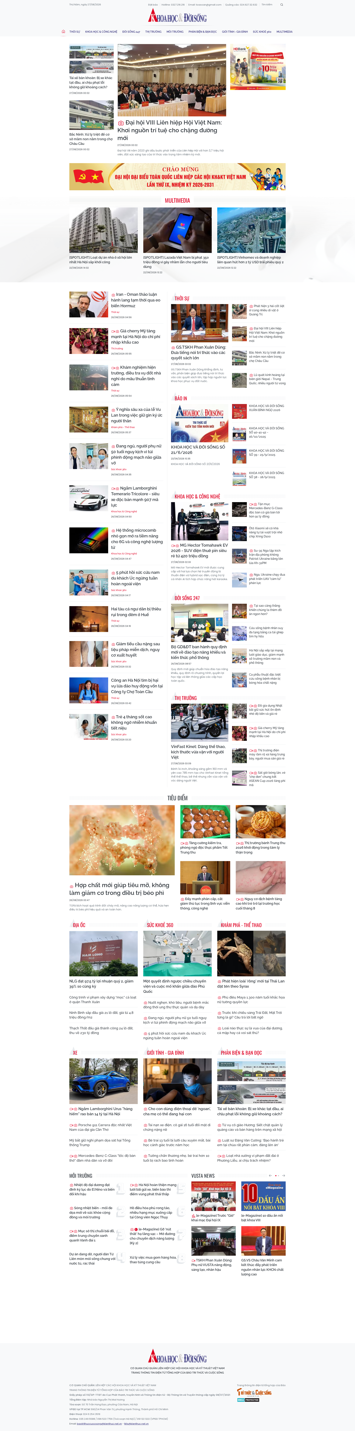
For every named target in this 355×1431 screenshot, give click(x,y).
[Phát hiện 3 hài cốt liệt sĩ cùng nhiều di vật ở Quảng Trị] (239, 311)
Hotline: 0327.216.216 (173, 4)
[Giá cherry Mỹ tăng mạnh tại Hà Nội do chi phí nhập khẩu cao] (88, 341)
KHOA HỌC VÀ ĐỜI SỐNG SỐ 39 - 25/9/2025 (266, 452)
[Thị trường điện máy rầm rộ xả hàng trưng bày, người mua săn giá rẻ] (239, 755)
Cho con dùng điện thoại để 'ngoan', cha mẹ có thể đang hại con (177, 1111)
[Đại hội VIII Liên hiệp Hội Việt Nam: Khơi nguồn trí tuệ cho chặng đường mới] (171, 80)
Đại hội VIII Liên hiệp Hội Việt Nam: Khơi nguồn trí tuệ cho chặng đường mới (169, 130)
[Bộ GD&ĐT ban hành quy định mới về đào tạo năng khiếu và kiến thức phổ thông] (199, 623)
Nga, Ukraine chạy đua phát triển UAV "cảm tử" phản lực (267, 579)
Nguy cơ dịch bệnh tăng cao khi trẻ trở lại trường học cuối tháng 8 (259, 903)
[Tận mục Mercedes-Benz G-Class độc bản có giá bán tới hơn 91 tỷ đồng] (239, 509)
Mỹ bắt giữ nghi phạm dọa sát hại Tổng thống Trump (99, 1142)
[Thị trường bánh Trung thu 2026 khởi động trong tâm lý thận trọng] (261, 821)
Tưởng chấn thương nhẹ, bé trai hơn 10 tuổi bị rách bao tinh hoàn (176, 1158)
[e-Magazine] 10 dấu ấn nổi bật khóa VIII (262, 1218)
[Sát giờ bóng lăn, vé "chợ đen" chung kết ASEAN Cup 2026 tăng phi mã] (239, 778)
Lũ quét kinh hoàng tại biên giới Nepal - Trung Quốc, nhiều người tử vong (267, 379)
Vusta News (202, 1175)
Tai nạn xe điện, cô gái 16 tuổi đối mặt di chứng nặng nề (176, 1127)
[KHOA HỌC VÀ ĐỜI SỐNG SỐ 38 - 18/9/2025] (239, 478)
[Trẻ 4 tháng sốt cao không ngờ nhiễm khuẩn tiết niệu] (88, 727)
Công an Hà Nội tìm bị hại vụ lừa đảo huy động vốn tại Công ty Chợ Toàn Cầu (137, 686)
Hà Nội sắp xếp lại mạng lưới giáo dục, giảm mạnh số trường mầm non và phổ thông (266, 657)
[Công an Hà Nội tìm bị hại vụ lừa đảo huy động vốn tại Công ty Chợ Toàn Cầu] (88, 690)
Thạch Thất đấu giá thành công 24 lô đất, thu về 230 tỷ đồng (101, 1030)
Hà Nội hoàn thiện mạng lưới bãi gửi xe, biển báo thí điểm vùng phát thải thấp (153, 1189)
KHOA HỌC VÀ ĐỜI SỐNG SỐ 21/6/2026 (198, 450)
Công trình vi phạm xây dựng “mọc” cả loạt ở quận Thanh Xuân (102, 999)
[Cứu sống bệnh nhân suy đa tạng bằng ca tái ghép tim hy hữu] (239, 633)
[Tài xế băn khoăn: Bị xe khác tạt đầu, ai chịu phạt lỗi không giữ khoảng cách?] (91, 58)
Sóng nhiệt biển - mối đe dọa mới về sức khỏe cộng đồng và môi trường (90, 1212)
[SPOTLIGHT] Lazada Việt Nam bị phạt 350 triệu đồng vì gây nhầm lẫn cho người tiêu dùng (176, 262)
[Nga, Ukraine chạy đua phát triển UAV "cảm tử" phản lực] (239, 580)
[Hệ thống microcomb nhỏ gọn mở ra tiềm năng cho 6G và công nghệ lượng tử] (88, 540)
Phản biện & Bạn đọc (203, 31)
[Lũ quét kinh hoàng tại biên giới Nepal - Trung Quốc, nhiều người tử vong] (239, 380)
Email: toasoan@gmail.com (205, 4)
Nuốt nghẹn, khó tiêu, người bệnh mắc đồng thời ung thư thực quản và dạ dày (176, 1005)
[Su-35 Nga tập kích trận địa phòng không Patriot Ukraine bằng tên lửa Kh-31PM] (239, 556)
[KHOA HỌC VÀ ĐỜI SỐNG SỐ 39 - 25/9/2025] (239, 456)
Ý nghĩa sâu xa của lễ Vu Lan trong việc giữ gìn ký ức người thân (136, 415)
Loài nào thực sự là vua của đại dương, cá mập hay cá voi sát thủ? (250, 1030)
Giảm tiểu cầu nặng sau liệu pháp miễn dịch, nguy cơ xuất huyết (135, 649)
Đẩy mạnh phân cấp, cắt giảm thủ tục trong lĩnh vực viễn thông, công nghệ (205, 903)
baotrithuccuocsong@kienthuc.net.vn (99, 1423)
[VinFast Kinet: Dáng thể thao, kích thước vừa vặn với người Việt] (199, 723)
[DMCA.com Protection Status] (248, 1399)
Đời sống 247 (131, 31)
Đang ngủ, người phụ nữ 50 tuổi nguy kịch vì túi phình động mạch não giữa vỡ (136, 454)
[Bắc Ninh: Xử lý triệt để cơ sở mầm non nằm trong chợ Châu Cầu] (91, 115)
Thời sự (75, 31)
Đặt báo (153, 4)
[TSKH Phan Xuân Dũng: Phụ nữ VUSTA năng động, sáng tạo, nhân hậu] (213, 1241)
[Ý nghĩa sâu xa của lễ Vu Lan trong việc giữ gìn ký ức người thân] (88, 419)
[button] (270, 1175)
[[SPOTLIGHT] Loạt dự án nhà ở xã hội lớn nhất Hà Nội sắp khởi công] (103, 230)
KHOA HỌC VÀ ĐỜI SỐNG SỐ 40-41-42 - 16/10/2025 (266, 432)
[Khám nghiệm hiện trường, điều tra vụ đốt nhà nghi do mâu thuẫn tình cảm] (88, 377)
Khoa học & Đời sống (177, 15)
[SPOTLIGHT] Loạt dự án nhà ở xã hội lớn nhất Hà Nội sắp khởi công (100, 259)
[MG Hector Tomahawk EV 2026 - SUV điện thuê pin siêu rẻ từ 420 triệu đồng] (199, 521)
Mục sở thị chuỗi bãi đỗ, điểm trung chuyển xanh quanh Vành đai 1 (92, 1235)
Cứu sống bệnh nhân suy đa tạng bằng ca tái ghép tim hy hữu (266, 632)
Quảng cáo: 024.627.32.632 (241, 4)
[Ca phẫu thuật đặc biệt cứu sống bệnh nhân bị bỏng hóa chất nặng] (239, 680)
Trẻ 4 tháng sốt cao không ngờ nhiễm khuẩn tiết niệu (134, 722)
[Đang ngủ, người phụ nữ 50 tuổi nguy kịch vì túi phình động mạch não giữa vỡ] (88, 456)
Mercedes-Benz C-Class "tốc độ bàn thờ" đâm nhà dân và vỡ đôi (102, 1158)
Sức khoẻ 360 (262, 31)
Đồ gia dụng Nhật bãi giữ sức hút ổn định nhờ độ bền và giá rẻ (265, 710)
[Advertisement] (177, 1306)
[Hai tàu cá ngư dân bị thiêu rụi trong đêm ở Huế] (88, 619)
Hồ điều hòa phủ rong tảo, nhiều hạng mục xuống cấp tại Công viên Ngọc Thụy (151, 1212)
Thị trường (153, 31)
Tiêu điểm (178, 798)
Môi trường (175, 31)
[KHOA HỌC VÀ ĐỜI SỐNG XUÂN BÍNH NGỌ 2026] (239, 411)
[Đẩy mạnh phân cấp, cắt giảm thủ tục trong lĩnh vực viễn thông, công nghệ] (205, 877)
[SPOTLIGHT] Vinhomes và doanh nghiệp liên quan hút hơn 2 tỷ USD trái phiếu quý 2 (250, 259)
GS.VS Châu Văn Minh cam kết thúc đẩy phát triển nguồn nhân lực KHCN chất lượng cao (262, 1267)
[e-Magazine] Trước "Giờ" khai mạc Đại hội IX (212, 1218)
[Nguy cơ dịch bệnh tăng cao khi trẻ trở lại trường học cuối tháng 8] (261, 877)
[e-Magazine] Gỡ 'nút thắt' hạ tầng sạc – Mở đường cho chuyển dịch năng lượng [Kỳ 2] (152, 1236)
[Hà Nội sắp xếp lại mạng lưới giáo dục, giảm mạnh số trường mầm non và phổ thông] (239, 655)
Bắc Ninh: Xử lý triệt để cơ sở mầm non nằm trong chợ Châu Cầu (91, 139)
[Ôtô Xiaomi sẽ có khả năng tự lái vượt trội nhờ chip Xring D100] (239, 533)
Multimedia (285, 31)
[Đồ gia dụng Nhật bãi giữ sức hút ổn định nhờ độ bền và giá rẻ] (239, 711)
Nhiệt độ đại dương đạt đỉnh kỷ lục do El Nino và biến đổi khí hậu (92, 1189)
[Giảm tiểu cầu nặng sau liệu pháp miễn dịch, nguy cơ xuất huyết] (88, 654)
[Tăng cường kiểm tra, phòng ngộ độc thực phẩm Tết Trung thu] (205, 821)
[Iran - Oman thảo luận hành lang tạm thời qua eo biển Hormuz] (88, 304)
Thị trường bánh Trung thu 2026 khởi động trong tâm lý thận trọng (260, 847)
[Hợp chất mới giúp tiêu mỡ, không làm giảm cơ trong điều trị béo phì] (122, 840)
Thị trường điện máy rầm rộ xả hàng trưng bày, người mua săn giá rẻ (267, 754)
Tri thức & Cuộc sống (254, 1392)
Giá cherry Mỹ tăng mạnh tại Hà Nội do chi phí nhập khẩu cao (135, 336)
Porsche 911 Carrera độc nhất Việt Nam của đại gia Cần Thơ (100, 1127)
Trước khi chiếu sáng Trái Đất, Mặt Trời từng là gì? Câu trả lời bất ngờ (249, 1015)
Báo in (181, 398)
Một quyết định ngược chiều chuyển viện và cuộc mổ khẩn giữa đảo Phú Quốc (174, 986)
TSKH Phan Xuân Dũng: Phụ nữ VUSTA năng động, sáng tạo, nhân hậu (211, 1264)
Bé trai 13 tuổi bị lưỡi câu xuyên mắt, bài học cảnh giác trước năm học (176, 1142)
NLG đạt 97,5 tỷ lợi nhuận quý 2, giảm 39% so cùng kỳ (101, 984)
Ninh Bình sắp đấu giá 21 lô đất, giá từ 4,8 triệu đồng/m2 (101, 1015)
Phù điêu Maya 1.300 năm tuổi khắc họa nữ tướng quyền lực (251, 999)
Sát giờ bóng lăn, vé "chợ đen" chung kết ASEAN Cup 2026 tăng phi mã (267, 779)
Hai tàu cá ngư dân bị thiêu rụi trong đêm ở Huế (136, 612)
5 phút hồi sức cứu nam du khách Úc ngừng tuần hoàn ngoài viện (135, 578)
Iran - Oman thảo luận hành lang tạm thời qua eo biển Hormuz (135, 300)
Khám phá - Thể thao (123, 427)
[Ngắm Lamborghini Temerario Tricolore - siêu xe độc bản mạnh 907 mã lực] (88, 498)
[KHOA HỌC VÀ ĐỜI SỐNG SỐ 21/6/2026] (199, 423)
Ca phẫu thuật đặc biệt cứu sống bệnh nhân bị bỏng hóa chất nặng (265, 679)
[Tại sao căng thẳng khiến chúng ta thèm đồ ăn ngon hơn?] (239, 611)
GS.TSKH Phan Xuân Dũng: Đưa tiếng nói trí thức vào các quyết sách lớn (198, 352)
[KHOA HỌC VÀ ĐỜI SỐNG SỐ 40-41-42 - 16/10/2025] (239, 433)
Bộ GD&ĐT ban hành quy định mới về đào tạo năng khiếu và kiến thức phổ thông (199, 652)
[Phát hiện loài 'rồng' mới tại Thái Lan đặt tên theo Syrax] (251, 953)
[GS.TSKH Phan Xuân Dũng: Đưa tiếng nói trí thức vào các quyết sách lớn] (199, 323)
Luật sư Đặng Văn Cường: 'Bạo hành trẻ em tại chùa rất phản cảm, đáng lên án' (250, 1142)
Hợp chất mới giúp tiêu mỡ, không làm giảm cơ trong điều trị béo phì (119, 889)
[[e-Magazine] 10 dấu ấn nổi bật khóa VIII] (263, 1196)
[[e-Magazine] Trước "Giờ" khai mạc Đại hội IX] (213, 1196)
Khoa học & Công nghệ (101, 31)
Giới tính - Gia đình (235, 31)
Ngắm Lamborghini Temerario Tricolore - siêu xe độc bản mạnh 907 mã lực (135, 496)
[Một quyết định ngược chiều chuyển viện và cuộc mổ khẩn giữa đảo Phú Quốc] (177, 953)
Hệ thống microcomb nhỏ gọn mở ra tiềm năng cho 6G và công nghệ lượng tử (137, 539)
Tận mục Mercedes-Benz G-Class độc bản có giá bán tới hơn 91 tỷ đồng (266, 510)
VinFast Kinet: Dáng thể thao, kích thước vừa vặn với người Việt (198, 752)
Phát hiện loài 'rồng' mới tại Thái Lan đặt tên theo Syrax (251, 984)
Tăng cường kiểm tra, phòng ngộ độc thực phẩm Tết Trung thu (204, 847)
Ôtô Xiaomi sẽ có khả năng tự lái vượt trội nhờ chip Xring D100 (265, 532)
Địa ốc (79, 925)
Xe (75, 1052)
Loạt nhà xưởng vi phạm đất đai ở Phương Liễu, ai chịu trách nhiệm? (248, 1158)
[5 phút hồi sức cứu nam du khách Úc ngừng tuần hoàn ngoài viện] (88, 582)
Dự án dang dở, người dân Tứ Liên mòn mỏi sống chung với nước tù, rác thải (92, 1258)
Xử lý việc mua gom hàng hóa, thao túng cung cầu (153, 1259)
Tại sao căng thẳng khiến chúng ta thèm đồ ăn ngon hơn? (265, 610)
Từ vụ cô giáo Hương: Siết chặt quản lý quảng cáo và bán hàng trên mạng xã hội (250, 1127)
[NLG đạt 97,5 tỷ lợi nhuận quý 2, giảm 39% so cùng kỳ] (103, 953)
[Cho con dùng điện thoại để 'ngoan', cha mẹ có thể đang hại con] (177, 1081)
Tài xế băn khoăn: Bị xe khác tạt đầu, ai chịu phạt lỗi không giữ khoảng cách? (90, 82)
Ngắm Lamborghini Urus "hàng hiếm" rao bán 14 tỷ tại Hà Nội (101, 1111)
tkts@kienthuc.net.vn (136, 1423)
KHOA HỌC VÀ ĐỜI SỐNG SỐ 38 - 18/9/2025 (266, 475)
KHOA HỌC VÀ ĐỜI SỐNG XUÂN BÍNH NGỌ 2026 (266, 408)
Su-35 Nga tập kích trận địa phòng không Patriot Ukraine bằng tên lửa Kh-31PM (266, 557)
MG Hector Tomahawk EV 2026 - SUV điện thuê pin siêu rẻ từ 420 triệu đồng (199, 550)
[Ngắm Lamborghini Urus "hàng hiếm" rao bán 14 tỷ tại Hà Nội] (103, 1081)
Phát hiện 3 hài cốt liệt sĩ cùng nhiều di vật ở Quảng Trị (266, 310)
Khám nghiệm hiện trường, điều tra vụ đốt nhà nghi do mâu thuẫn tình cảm (136, 376)
